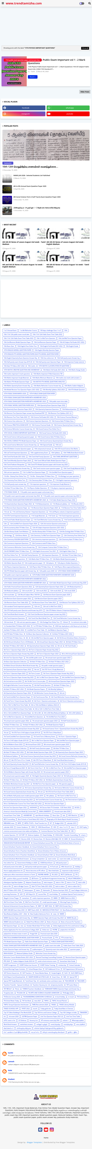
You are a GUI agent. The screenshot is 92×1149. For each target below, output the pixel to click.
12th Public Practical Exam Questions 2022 (18, 587)
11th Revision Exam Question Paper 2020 (44, 508)
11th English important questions (66, 480)
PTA (56, 938)
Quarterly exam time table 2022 (56, 949)
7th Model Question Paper (54, 725)
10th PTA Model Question (76, 390)
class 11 (73, 827)
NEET (40, 906)
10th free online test (47, 358)
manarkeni (25, 898)
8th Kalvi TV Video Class (61, 748)
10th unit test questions (11, 472)
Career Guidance (22, 827)
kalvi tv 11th (71, 882)
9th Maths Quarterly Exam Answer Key (59, 780)
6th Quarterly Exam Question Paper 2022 (17, 693)
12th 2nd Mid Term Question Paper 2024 (23, 524)
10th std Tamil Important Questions (15, 453)
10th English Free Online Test (27, 346)
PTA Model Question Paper (13, 942)
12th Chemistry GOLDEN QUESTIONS (16, 539)
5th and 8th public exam (34, 658)
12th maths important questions (14, 559)
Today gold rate (45, 1009)
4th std (60, 646)
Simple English (56, 973)
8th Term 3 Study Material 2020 (14, 768)
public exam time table (52, 945)
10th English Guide (72, 346)
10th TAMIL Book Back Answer (73, 453)
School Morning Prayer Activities (14, 969)
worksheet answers (26, 1024)
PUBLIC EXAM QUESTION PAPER (62, 942)
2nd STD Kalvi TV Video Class (13, 634)
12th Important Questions (49, 555)
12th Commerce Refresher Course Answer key (19, 547)
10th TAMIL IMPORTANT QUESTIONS (65, 457)
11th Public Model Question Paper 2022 (62, 500)
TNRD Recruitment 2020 (40, 1005)
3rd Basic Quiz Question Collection (37, 634)
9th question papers (65, 784)
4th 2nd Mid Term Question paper (42, 638)
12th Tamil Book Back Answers (14, 614)
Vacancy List (34, 1020)
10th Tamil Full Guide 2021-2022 (14, 457)
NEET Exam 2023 (33, 910)
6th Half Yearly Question (42, 685)
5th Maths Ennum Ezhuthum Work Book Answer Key (21, 666)
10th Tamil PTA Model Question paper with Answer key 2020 (48, 464)
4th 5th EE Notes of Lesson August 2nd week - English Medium (65, 243)
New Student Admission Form (40, 914)
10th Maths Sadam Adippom (73, 386)
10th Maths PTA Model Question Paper (16, 382)
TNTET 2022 (26, 1009)
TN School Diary (82, 997)
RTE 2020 (7, 961)
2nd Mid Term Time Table (35, 630)
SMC (64, 977)
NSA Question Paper (10, 926)
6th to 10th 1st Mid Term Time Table (16, 705)
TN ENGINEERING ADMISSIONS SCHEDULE (37, 997)
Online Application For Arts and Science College (69, 926)
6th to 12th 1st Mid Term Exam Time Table (18, 709)
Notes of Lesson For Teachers (71, 922)
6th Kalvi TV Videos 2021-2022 (14, 689)
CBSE (33, 827)
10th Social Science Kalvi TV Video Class (50, 437)
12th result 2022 (41, 591)
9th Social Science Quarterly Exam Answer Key (19, 792)
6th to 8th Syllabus (75, 713)
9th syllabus (50, 796)
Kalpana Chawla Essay (33, 882)
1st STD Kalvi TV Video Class (42, 626)
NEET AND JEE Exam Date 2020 (14, 910)
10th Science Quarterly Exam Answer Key (67, 425)
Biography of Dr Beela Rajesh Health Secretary (62, 819)
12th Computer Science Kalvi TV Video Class (52, 547)
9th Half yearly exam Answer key (75, 776)
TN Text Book (26, 1001)
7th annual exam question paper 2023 (45, 721)
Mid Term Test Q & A (32, 902)
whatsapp (70, 108)
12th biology (8, 535)
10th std (58, 445)
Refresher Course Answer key (46, 953)
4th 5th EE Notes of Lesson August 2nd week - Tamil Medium (24, 243)
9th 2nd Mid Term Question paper (75, 768)
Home (46, 1138)
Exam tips (77, 859)
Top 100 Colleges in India (68, 1012)
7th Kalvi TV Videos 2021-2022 (33, 725)
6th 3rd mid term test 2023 (13, 681)
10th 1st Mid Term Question (46, 338)
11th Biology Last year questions (68, 476)
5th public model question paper (52, 666)
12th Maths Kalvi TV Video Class (38, 559)
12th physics (50, 563)
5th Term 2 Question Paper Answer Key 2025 (19, 677)
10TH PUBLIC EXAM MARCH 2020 (15, 393)
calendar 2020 (8, 827)
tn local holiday (60, 997)
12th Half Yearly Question (29, 555)
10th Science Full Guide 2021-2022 (42, 417)
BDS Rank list (72, 815)
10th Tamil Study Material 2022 (73, 468)
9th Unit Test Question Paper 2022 (15, 807)
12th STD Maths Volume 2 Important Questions (61, 610)
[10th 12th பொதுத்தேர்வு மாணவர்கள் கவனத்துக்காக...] (46, 145)
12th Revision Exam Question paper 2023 (48, 598)
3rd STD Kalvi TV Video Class (13, 638)
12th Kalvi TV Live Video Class (71, 555)
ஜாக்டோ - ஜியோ (72, 1032)
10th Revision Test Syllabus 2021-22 (60, 413)
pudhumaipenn (37, 949)
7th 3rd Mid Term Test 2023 (55, 717)
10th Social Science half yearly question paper (19, 437)
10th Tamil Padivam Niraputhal (14, 464)
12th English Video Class (67, 551)
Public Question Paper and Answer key (16, 949)
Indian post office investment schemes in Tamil (19, 874)
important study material (70, 871)
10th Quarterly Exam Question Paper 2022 (51, 405)
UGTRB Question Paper (29, 1016)
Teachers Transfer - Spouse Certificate (16, 985)
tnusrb (35, 1009)
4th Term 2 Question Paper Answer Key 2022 (43, 650)
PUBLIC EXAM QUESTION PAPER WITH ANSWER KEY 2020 (23, 945)
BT (51, 823)
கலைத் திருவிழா (55, 1024)
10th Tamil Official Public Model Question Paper (50, 461)
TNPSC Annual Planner (59, 1001)
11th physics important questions (61, 488)
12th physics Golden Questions (67, 563)
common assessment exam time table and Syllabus (21, 831)
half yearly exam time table (13, 867)
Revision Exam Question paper (76, 957)
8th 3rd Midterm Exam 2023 (13, 744)
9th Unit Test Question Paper (54, 804)
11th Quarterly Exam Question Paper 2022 (18, 504)
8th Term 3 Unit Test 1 (35, 768)
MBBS (56, 898)
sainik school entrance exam (47, 961)
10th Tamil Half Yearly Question (39, 457)
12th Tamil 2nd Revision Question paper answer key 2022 (46, 614)
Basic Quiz (56, 815)
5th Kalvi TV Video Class (37, 662)
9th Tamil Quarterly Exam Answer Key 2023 (18, 800)
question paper (75, 949)
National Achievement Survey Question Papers (19, 906)
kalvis (38, 890)
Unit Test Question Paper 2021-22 (51, 1016)
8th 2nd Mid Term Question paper (68, 740)
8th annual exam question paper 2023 (56, 744)
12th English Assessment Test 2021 (44, 551)
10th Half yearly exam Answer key (68, 358)
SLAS (66, 973)
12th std (37, 606)
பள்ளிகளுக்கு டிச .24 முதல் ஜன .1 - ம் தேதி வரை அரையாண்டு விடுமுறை (36, 208)
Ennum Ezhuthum (77, 839)
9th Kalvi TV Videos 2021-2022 (33, 780)
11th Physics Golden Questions (36, 488)
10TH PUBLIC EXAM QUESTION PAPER (42, 393)
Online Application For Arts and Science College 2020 (21, 930)
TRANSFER (83, 1012)
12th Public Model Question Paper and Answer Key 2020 (67, 583)
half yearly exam (61, 863)
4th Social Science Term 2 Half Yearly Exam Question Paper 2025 (36, 197)
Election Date (38, 839)
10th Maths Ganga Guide (76, 370)
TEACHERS (81, 981)
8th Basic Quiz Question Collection (15, 748)
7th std (6, 733)
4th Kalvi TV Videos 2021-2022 (14, 646)
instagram (26, 114)
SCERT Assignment (10, 965)
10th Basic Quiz (9, 346)
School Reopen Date (35, 969)
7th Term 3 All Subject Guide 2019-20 (16, 740)
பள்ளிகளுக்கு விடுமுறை (24, 1028)
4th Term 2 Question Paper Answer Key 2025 (19, 654)
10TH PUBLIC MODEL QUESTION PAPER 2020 (19, 405)
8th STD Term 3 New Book (42, 760)
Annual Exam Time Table (12, 815)
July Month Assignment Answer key (53, 878)
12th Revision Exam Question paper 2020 (56, 595)
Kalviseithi (46, 890)
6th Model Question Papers (36, 689)
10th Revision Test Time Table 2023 (15, 417)
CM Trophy (83, 827)
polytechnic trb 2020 (67, 930)
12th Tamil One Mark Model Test (39, 618)
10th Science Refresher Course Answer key (18, 429)
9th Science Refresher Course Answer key (68, 788)
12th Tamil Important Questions (14, 618)
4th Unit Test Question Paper (13, 658)
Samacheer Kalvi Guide (67, 961)
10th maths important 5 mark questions (17, 374)
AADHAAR (33, 807)
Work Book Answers (10, 1024)
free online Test (9, 863)
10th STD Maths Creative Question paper (17, 449)
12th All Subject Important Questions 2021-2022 (48, 528)
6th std (62, 693)
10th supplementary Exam (39, 453)
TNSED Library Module (66, 1005)
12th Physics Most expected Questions (67, 567)
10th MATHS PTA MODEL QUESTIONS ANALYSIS (49, 382)
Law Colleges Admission (79, 890)
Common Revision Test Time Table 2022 (54, 831)
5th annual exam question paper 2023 (58, 658)
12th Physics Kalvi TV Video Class (40, 567)
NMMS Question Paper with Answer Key (17, 918)
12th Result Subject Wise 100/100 (28, 595)
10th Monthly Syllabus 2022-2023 (54, 390)
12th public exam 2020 (46, 571)
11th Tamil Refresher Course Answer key (47, 520)
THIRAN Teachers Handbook (32, 989)
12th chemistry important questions (43, 539)
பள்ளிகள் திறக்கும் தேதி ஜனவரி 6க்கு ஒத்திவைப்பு (49, 1028)
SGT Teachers (27, 973)
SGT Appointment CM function (73, 969)
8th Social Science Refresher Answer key (72, 756)
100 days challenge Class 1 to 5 (50, 330)
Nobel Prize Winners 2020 (35, 922)
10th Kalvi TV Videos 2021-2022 (14, 366)
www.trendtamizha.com (24, 3)
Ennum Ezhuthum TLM (45, 855)
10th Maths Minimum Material (42, 378)
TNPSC (46, 1001)
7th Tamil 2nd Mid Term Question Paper (17, 736)
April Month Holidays (42, 815)
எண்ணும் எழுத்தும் (41, 1024)
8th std (6, 760)
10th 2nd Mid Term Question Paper (70, 338)
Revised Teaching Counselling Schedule (49, 957)
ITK (76, 874)
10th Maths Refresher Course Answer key (47, 386)
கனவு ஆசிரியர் (80, 1024)
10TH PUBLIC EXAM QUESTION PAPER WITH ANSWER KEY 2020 (25, 397)
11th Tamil (51, 516)
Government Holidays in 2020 (27, 863)
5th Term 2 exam (34, 673)
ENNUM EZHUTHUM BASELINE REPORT (17, 843)
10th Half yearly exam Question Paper (48, 362)
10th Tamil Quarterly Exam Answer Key (17, 468)
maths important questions (41, 898)
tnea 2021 (37, 1001)
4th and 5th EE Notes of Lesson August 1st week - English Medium (22, 266)
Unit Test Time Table (73, 1016)
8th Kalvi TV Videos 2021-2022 (14, 752)
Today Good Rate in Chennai (63, 1009)
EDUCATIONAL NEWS (11, 839)
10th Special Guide (46, 445)
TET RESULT (8, 989)
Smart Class (56, 977)
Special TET (73, 977)
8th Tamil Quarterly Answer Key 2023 (16, 764)
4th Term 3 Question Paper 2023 (47, 654)
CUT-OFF (22, 835)
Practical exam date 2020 (48, 934)
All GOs (77, 807)
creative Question (9, 835)
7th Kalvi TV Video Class (11, 725)
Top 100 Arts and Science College (45, 1012)
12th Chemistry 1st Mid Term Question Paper (45, 535)
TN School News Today (11, 1001)
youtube (69, 114)
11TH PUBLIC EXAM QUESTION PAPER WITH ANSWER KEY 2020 (25, 500)
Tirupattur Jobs (9, 993)
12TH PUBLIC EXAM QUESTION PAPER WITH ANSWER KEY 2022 (25, 579)
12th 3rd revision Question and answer (53, 524)
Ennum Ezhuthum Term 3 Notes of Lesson (52, 851)
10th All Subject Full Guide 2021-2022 (72, 342)
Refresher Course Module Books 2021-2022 (18, 957)
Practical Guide (47, 938)
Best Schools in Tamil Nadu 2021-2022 (31, 819)
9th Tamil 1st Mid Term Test (67, 796)
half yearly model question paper (36, 867)
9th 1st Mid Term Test (53, 768)
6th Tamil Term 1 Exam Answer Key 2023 (17, 701)
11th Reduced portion (42, 504)
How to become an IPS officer (35, 871)
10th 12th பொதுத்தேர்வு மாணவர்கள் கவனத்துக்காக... (30, 166)
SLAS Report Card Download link (14, 977)
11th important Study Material (59, 484)
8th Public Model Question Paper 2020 (39, 752)
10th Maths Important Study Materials (16, 378)
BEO (81, 815)
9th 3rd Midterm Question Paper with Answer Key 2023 (22, 772)
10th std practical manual (42, 449)
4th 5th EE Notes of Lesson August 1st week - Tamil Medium (67, 266)
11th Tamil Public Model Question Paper (17, 520)
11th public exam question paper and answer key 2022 (22, 496)
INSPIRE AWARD (43, 874)
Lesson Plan (42, 894)
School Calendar (74, 965)
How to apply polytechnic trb (13, 871)
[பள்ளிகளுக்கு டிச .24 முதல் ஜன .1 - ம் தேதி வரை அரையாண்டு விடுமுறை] (7, 211)
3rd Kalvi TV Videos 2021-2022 (62, 634)
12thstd (65, 622)
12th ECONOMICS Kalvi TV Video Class (16, 551)
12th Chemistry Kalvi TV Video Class (70, 539)
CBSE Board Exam (44, 827)
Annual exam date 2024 (62, 811)
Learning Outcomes (10, 894)
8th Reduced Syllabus (11, 756)
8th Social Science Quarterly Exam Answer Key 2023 (38, 756)
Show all (85, 48)
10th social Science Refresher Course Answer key (20, 445)
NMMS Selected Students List (13, 922)
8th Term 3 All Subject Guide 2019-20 (73, 764)
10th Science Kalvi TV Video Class (63, 421)
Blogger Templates (34, 1142)
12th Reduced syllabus (11, 591)
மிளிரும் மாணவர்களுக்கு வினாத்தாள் (54, 1032)
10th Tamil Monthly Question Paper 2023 (17, 461)
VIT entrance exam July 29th (50, 1020)
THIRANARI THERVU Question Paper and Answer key (62, 989)
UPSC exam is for (9, 1020)
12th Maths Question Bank (12, 563)
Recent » (33, 77)
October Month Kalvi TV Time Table (38, 926)
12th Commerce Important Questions (16, 543)
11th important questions (37, 484)
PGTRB (55, 930)
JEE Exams (35, 878)
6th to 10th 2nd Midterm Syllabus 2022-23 (45, 705)
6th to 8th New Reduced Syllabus (55, 713)
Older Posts (84, 92)
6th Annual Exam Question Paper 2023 (61, 681)
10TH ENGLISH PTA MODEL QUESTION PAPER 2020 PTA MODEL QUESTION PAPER (31, 354)
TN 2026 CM (21, 993)
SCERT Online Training (47, 965)
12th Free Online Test (11, 555)
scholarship (62, 965)
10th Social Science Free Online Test (48, 429)
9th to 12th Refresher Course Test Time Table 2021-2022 (23, 804)
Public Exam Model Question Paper (36, 942)
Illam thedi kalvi (54, 871)
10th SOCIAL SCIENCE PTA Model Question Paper (20, 441)
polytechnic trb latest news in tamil (15, 934)
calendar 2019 (71, 823)
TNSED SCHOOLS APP (11, 1009)
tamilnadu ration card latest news (51, 981)
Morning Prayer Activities (68, 902)
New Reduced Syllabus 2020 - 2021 (74, 910)
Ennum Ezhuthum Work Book (65, 855)
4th (27, 638)
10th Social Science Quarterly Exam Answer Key (55, 441)
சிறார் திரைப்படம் (8, 1028)
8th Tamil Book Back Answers (64, 760)
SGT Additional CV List (52, 969)
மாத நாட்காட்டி (35, 1032)
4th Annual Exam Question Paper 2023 (50, 642)
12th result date (9, 595)
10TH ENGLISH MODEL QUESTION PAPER (17, 350)
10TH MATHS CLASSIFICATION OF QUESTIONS (54, 366)
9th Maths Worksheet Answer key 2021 (17, 784)
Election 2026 (25, 839)
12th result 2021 (27, 591)
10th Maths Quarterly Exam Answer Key (17, 386)
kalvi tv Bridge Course (21, 886)
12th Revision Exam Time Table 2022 (16, 602)
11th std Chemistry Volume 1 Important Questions (29, 512)
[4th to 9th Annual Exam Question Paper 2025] (7, 189)
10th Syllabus (55, 453)
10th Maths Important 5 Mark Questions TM (47, 374)
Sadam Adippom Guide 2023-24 (23, 961)
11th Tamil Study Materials (73, 520)
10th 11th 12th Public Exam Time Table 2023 (18, 338)
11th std (6, 512)
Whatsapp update (78, 1020)
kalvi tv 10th (60, 882)
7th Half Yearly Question (69, 721)
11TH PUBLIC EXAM (10, 492)
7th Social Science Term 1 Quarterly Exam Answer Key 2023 (62, 729)
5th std (36, 669)
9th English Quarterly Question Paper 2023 (46, 776)
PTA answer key (66, 938)
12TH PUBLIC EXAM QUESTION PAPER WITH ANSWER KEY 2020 (53, 575)
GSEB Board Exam (46, 863)
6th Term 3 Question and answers (71, 701)
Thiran (17, 989)
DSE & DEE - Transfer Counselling (66, 835)
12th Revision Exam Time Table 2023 (43, 602)
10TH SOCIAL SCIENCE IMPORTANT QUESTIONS (20, 433)
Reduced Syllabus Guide (25, 953)
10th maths (31, 366)
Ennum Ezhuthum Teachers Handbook (16, 847)
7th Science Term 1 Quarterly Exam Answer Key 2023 (21, 729)
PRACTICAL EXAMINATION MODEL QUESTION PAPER (21, 938)
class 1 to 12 (63, 827)
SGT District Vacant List (11, 973)
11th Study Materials (38, 516)
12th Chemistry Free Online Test (74, 535)
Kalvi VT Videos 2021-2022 (12, 890)
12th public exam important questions (16, 575)
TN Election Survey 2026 (12, 997)
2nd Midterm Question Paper (57, 630)
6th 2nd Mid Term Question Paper (73, 677)
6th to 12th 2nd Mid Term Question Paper (17, 713)
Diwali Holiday (47, 835)
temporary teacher (57, 985)
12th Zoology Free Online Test (49, 622)
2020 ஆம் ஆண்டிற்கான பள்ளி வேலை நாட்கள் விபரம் (70, 626)
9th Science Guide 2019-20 (13, 788)
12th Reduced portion (74, 587)
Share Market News (41, 973)
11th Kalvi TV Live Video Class (13, 488)
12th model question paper (34, 563)
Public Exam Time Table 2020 (73, 945)
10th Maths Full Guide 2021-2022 (54, 370)
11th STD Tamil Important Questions (16, 516)
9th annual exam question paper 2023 (56, 772)
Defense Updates (33, 835)
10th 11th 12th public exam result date (16, 334)
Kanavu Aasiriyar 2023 (60, 890)
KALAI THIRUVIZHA (74, 878)
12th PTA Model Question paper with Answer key (20, 571)
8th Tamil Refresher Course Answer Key (45, 764)
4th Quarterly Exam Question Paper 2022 (40, 646)
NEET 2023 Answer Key (63, 906)
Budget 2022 (59, 823)
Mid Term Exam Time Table (13, 902)
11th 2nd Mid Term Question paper (60, 472)
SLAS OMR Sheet (76, 973)
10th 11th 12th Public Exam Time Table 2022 (47, 334)
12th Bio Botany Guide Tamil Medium (16, 531)
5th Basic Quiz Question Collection (15, 662)
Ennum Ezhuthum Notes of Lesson (68, 843)
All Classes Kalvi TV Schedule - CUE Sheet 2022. (55, 807)
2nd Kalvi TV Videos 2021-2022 (14, 630)
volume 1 (66, 1020)
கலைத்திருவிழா (68, 1024)
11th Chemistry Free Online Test (14, 480)
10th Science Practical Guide (41, 425)
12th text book (8, 622)
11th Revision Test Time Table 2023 (73, 508)
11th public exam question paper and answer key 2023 (61, 496)
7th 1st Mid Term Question (12, 717)
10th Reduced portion (69, 409)
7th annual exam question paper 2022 (16, 721)
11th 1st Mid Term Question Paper (34, 472)
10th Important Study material (74, 362)
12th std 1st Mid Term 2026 (52, 606)
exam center (52, 859)
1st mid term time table (78, 622)
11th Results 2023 (77, 504)
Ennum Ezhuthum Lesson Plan (43, 843)
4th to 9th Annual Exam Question (72, 654)
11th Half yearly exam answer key (15, 484)
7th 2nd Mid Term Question (34, 717)
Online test (45, 930)
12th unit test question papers (26, 622)
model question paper (49, 902)
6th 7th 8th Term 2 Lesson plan (35, 681)
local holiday (53, 894)
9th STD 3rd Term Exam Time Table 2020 (59, 792)
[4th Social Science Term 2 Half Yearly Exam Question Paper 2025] (7, 200)
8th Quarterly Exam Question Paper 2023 (69, 752)
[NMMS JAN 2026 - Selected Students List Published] (7, 178)
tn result (71, 997)
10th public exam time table (58, 401)
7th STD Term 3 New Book (52, 733)
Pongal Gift (33, 934)
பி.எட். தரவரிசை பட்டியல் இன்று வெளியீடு (16, 1032)
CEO (54, 827)
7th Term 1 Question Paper (67, 736)
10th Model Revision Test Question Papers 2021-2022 (21, 390)
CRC (72, 831)
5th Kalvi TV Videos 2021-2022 (59, 662)
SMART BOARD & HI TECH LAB (38, 977)
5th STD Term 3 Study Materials (52, 669)
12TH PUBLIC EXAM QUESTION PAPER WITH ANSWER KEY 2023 (25, 583)
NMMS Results (72, 918)
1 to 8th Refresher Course (28, 330)
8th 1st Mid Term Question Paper (43, 740)
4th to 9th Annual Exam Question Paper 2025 (29, 186)
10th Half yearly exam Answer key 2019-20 (18, 362)
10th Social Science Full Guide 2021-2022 (52, 433)
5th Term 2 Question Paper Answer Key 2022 (58, 673)
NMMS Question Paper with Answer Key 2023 (48, 918)
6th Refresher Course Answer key (45, 693)
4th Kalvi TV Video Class (74, 642)
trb (5, 1016)
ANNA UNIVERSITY (45, 811)
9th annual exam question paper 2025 (16, 776)
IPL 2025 (55, 874)
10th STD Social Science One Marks (66, 449)
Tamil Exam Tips (30, 981)
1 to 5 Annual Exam (10, 330)
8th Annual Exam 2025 (33, 744)
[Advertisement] (46, 26)
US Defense (22, 1020)
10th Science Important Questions (37, 421)
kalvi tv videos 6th (74, 886)
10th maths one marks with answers (68, 378)
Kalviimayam (28, 890)
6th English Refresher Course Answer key (17, 685)
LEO (21, 894)
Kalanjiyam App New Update (13, 882)
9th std (40, 792)
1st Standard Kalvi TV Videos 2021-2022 (17, 626)
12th (5, 524)
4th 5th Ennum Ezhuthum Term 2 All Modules (19, 642)
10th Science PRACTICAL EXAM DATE (16, 425)
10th (65, 330)
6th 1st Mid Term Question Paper (48, 677)
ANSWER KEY (27, 815)
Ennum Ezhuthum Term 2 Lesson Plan (45, 847)
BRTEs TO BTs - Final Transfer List (35, 823)
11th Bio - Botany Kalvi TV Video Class (42, 476)
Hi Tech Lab (54, 867)
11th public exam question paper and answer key (36, 492)
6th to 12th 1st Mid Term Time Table (47, 709)
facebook (25, 108)
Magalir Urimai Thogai (11, 898)
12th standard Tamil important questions (17, 606)
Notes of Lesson (52, 922)
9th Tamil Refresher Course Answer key (49, 800)
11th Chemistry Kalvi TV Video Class (40, 480)
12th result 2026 (69, 591)
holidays (78, 867)
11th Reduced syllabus (60, 504)
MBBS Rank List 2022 (68, 898)
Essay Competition (38, 859)
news (55, 914)
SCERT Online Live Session (28, 965)
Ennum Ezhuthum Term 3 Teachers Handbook (19, 855)
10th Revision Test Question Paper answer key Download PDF (24, 413)
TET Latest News (72, 985)
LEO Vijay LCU (30, 894)
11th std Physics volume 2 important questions (64, 512)
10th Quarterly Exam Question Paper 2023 (18, 409)
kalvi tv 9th (7, 886)
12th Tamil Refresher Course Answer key (66, 618)
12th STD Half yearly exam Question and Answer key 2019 (23, 610)
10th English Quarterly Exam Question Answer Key (20, 358)
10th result (83, 409)
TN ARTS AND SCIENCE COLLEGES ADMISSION (43, 993)
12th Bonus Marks (21, 535)
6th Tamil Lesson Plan (41, 697)
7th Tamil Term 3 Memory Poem (44, 736)
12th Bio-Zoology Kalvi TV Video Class (71, 531)
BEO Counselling (9, 819)
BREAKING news (9, 823)
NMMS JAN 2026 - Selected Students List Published (31, 175)
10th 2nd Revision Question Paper (45, 342)
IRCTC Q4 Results (66, 874)
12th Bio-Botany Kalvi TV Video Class (44, 531)
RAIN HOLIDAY (8, 953)
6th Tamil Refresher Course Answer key (64, 697)
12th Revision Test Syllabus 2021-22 (71, 602)
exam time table (65, 859)
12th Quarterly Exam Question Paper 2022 (49, 587)
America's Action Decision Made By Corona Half (20, 811)
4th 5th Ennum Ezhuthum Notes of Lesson (71, 638)
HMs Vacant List (66, 867)
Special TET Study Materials (13, 981)
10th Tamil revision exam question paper (46, 468)
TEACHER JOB (69, 981)
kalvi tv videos (60, 886)
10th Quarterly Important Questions (47, 409)
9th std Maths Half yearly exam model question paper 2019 (23, 796)
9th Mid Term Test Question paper (44, 784)
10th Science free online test (13, 421)
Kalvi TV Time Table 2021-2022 (42, 886)
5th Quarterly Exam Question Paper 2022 (17, 669)
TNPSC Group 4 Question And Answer (16, 1005)
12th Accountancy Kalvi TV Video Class (16, 528)
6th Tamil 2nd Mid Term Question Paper (17, 697)
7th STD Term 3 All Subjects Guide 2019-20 (26, 733)
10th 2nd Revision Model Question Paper (17, 342)
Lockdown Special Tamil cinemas (72, 894)
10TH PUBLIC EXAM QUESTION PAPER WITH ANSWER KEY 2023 (25, 401)
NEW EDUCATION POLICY (50, 910)
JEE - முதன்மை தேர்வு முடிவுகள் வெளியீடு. (16, 878)
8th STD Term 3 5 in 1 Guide (21, 760)
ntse (21, 926)
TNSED (53, 1005)
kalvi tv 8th (81, 882)
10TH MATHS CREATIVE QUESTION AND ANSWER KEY (22, 370)
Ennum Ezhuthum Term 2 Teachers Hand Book (19, 851)
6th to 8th (37, 713)
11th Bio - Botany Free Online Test (15, 476)
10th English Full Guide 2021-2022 (51, 346)
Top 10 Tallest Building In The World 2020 (17, 1012)
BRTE (19, 823)
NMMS (62, 914)
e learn (83, 835)
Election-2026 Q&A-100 (53, 839)
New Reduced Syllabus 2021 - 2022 (15, 914)
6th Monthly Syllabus (55, 689)
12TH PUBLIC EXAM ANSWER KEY (69, 571)
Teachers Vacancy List (40, 985)
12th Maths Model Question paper (64, 559)
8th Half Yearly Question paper (40, 748)
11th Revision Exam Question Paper (15, 508)
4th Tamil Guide (70, 646)
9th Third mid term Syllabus (74, 800)
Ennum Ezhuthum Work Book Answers (16, 859)
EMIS (66, 839)
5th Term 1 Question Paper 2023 (14, 673)
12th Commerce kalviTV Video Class (44, 543)
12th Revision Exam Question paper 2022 (17, 598)
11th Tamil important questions (68, 516)
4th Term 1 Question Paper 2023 (14, 650)
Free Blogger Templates (65, 1142)
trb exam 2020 (14, 1016)
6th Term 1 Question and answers (45, 701)
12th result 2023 (55, 591)
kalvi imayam (48, 882)
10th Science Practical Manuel (67, 417)
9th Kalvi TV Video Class (11, 780)
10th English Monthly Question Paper (46, 350)
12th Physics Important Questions (15, 567)
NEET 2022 (48, 906)
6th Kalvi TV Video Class (61, 685)
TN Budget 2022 (68, 993)
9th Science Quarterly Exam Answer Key (38, 788)
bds (64, 815)
